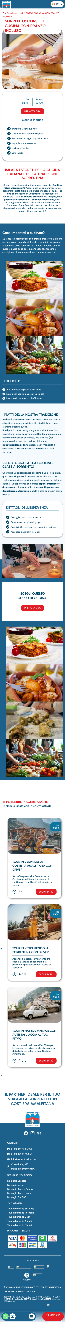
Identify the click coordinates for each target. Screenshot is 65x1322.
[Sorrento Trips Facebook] (26, 1133)
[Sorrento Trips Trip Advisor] (39, 1133)
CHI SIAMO (9, 1291)
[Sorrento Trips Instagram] (32, 1133)
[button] (57, 4)
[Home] (3, 13)
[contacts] (13, 1316)
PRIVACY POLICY (26, 1291)
